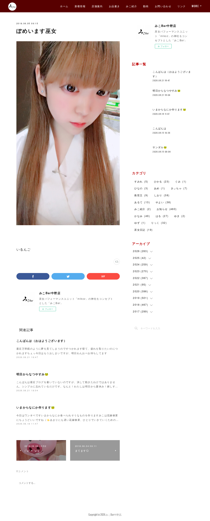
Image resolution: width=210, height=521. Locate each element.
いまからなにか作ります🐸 (35, 407)
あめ (159, 188)
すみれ (141, 181)
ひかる (162, 181)
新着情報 (80, 6)
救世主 (141, 195)
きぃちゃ (179, 188)
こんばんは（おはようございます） (41, 341)
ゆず (139, 222)
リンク (181, 6)
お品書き (114, 6)
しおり (162, 195)
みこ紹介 (131, 6)
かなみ (142, 216)
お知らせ (167, 209)
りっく (159, 222)
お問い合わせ (163, 6)
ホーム (64, 6)
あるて (142, 202)
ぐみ (180, 181)
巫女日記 (143, 229)
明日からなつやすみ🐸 (32, 374)
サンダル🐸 (160, 147)
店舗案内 (97, 6)
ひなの (141, 188)
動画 (146, 6)
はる (162, 216)
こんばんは (159, 128)
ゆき (179, 216)
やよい (163, 202)
